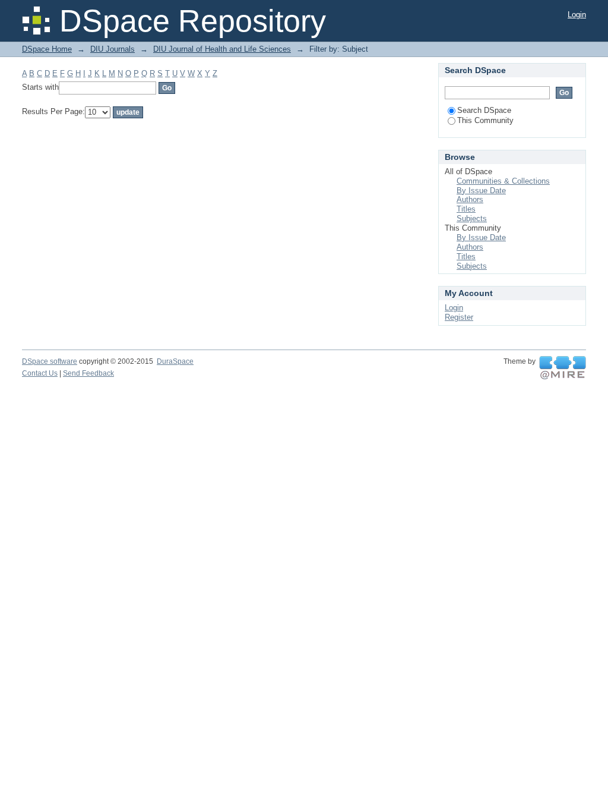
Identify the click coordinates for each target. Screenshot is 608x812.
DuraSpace (175, 361)
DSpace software (49, 361)
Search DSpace (484, 110)
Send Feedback (88, 373)
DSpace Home (47, 49)
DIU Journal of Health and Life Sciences (222, 49)
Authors (470, 199)
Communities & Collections (503, 181)
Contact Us (40, 373)
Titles (466, 208)
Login (577, 14)
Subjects (472, 218)
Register (459, 317)
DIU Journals (112, 49)
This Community (485, 120)
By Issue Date (481, 190)
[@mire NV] (562, 368)
